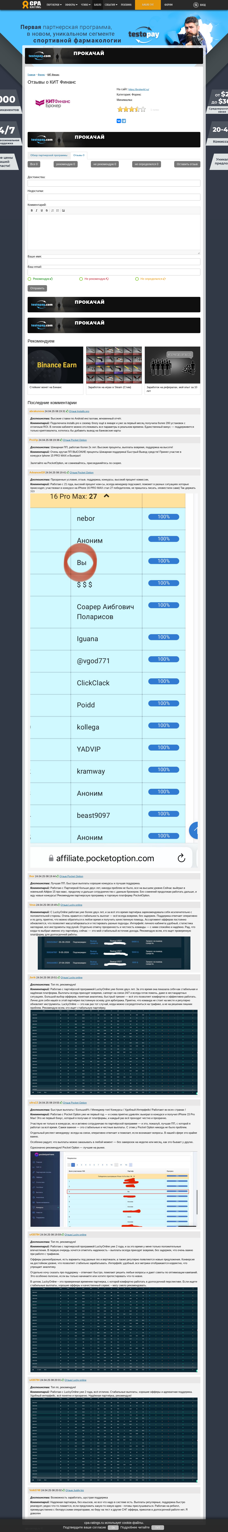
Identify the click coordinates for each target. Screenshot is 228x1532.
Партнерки (53, 4)
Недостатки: (36, 190)
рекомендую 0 (65, 164)
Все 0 (34, 164)
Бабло (97, 4)
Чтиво (85, 4)
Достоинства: (36, 177)
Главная (31, 74)
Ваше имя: (35, 256)
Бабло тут (148, 4)
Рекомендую (41, 278)
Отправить (37, 288)
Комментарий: (37, 204)
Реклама (126, 4)
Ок (113, 1527)
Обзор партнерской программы (48, 155)
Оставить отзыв (187, 164)
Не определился (152, 278)
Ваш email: (35, 266)
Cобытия (110, 4)
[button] (31, 210)
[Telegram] (124, 121)
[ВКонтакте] (119, 121)
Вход (203, 5)
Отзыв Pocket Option (75, 440)
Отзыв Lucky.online (71, 904)
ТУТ (157, 1527)
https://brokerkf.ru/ (138, 89)
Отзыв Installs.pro (79, 411)
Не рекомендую (95, 278)
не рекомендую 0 (105, 164)
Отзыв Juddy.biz (75, 1490)
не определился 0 (146, 164)
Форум (168, 4)
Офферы (70, 4)
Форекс (41, 74)
